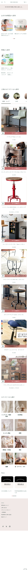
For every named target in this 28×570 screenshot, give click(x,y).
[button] (2, 2)
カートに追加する (15, 133)
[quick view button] (3, 133)
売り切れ (16, 275)
